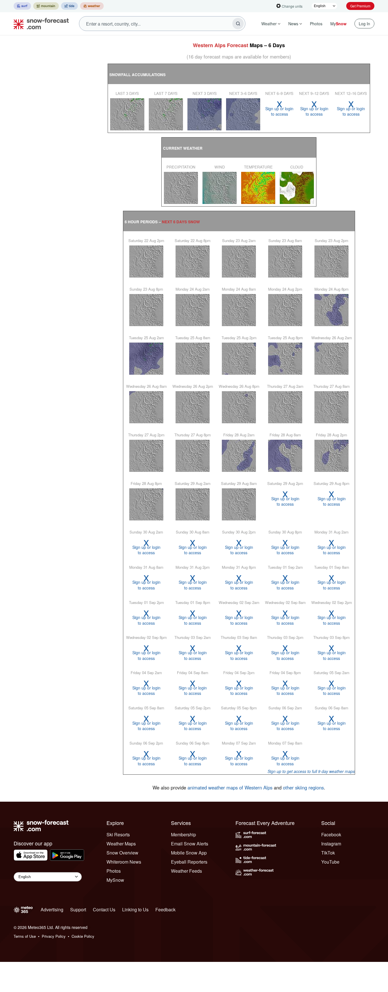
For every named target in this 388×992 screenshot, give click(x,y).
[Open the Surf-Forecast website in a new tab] (22, 6)
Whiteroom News (124, 861)
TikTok (328, 852)
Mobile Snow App (189, 852)
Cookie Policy (83, 936)
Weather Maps (121, 843)
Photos (316, 23)
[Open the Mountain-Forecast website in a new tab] (46, 6)
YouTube (330, 861)
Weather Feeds (186, 871)
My (338, 23)
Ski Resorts (118, 834)
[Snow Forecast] (39, 23)
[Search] (238, 23)
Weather (269, 23)
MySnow (115, 880)
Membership (183, 834)
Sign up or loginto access (279, 108)
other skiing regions (303, 787)
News (293, 23)
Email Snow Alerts (189, 843)
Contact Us (104, 909)
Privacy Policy (54, 936)
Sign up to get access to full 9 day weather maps (311, 771)
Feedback (165, 909)
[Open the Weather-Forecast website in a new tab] (92, 6)
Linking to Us (135, 909)
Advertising (52, 909)
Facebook (331, 834)
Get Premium (360, 5)
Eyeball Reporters (189, 861)
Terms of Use (25, 936)
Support (78, 909)
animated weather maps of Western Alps (229, 787)
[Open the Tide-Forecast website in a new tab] (69, 6)
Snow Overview (122, 852)
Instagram (331, 843)
